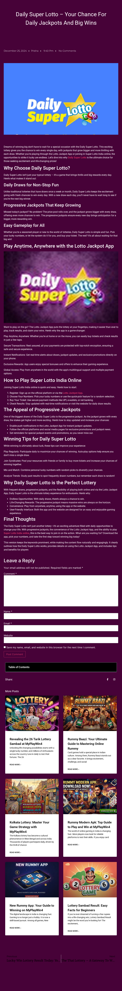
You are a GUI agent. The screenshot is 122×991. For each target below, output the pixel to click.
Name (8, 611)
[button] (112, 667)
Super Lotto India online (16, 533)
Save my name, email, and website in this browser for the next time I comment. (51, 647)
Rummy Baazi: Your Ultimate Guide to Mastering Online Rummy (87, 743)
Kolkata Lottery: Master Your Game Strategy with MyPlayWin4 (29, 827)
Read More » (15, 765)
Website (8, 635)
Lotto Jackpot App (72, 393)
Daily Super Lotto (77, 157)
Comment (10, 574)
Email (8, 623)
